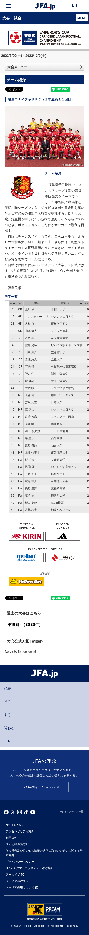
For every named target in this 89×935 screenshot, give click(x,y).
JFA (7, 740)
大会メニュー (17, 66)
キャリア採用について (20, 887)
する (7, 714)
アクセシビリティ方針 (20, 831)
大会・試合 (11, 18)
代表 (7, 688)
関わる (9, 727)
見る (7, 701)
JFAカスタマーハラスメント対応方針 (29, 868)
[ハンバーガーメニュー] (8, 5)
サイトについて (16, 825)
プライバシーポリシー (20, 861)
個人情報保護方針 (17, 844)
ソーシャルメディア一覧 (70, 811)
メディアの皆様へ (17, 881)
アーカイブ (13, 874)
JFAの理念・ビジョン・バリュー (44, 787)
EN (74, 5)
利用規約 (11, 837)
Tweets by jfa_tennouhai (20, 651)
